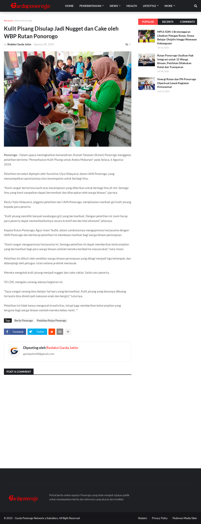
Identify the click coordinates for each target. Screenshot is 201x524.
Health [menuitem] (131, 5)
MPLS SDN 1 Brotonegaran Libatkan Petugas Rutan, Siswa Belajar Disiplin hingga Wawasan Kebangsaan (177, 37)
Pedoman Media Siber (185, 518)
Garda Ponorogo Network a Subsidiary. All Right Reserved (47, 518)
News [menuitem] (114, 5)
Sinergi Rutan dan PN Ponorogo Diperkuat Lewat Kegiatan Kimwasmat (176, 82)
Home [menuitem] (69, 5)
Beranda (8, 20)
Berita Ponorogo (23, 20)
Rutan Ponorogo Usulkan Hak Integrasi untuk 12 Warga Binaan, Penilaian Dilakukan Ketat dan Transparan (175, 61)
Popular (148, 21)
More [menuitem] (168, 5)
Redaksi (142, 518)
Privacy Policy (160, 518)
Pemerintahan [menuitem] (90, 5)
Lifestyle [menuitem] (149, 5)
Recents (167, 21)
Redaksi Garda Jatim (62, 347)
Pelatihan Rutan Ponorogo (51, 320)
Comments (187, 21)
